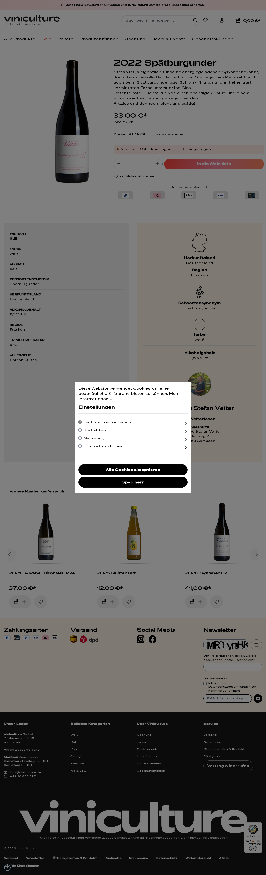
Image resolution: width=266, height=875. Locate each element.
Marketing (93, 438)
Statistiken (94, 430)
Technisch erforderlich (107, 422)
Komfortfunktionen (103, 446)
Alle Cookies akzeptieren (133, 470)
